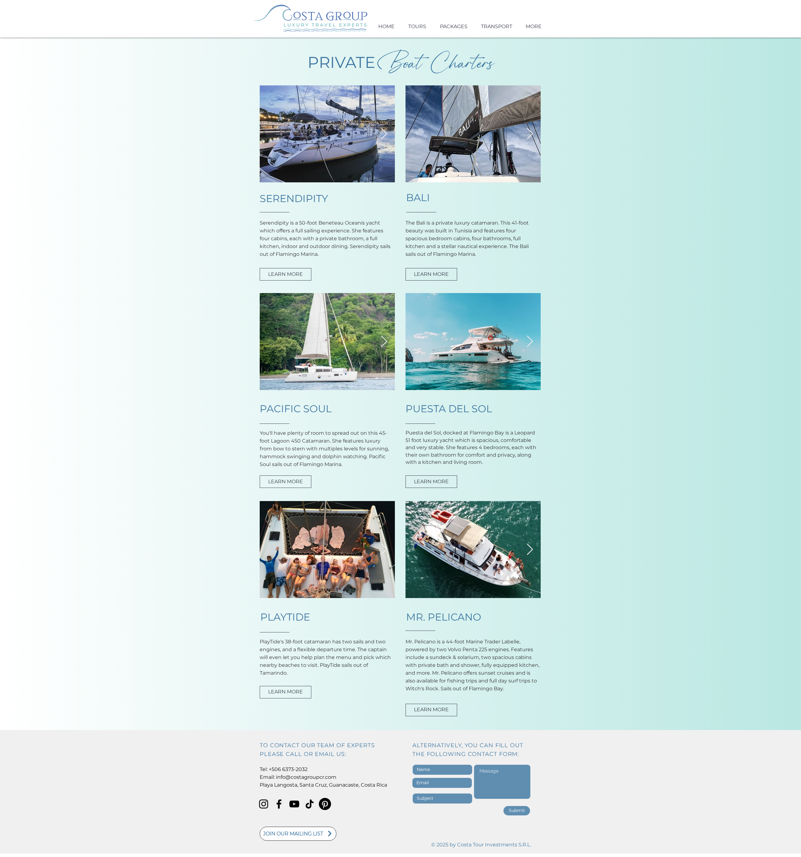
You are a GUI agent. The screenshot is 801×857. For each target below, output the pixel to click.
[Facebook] (279, 804)
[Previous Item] (270, 134)
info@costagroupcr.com (306, 777)
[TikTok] (310, 804)
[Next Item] (384, 134)
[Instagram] (264, 804)
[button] (298, 834)
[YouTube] (294, 804)
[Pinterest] (325, 804)
